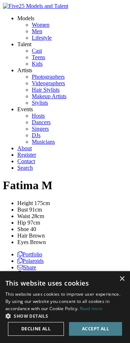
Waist (23, 216)
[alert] (65, 307)
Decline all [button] (36, 329)
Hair (22, 236)
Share (29, 267)
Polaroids (33, 261)
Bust (22, 210)
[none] (25, 18)
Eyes (23, 242)
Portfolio (32, 254)
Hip (21, 223)
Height (25, 203)
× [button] (122, 279)
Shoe (23, 229)
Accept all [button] (95, 329)
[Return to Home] (35, 6)
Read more (91, 308)
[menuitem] (40, 25)
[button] (65, 315)
